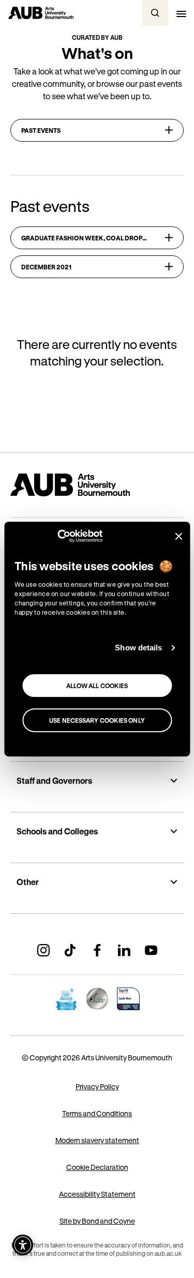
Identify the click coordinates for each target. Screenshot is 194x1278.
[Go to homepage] (97, 485)
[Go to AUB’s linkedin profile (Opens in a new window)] (124, 950)
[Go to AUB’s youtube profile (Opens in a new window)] (151, 950)
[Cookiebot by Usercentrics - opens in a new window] (57, 536)
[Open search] (155, 13)
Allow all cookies (97, 685)
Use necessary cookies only (97, 720)
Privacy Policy (97, 1086)
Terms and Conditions (97, 1113)
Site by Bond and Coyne (97, 1220)
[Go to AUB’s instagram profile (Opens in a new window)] (43, 950)
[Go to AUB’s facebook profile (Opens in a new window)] (97, 950)
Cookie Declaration (97, 1167)
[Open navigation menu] (181, 13)
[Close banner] (178, 536)
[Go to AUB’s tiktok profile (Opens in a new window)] (70, 950)
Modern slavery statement (97, 1140)
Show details (138, 647)
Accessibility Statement (97, 1194)
